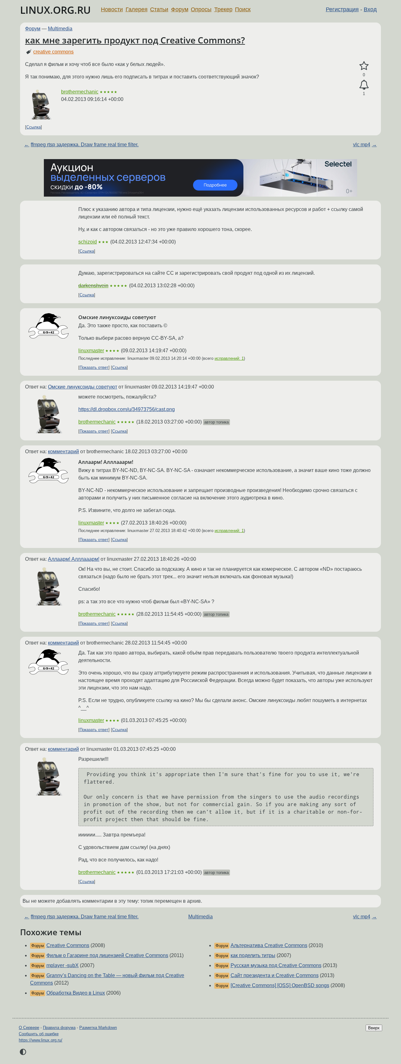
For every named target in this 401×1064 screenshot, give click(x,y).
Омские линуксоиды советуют (82, 386)
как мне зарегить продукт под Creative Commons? (135, 40)
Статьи (159, 9)
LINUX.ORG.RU (55, 10)
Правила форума (59, 1027)
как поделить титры (253, 955)
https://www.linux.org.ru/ (40, 1040)
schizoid (87, 241)
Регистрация (342, 9)
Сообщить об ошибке (39, 1033)
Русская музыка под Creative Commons (276, 965)
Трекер (223, 9)
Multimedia (60, 28)
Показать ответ (94, 367)
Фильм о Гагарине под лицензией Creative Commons (107, 955)
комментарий (63, 451)
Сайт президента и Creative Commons (275, 975)
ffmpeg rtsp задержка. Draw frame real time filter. (84, 144)
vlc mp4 (361, 144)
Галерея (137, 9)
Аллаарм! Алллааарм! (73, 559)
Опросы (201, 9)
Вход (370, 9)
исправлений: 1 (229, 358)
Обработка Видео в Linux (75, 993)
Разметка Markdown (98, 1027)
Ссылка (33, 127)
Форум (179, 9)
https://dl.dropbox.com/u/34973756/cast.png (126, 409)
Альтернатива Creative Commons (269, 945)
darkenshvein (93, 285)
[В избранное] (364, 66)
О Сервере (29, 1027)
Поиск (243, 9)
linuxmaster (91, 350)
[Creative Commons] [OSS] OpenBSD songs (280, 985)
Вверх (374, 1028)
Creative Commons (67, 945)
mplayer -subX (62, 965)
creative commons (53, 51)
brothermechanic (79, 91)
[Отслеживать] (364, 85)
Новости (112, 9)
